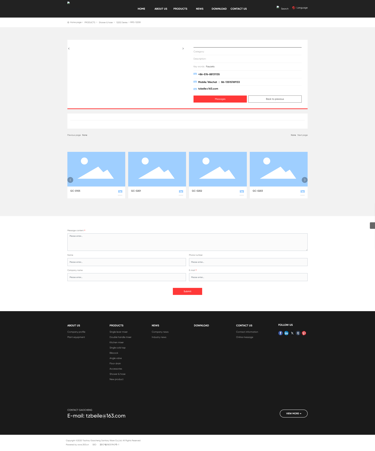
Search (285, 8)
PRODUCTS (90, 22)
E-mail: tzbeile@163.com (96, 416)
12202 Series (121, 22)
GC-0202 (197, 190)
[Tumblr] (298, 333)
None (84, 135)
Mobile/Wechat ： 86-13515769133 (219, 82)
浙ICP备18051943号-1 (109, 444)
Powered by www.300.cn (77, 444)
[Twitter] (292, 333)
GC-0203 (258, 190)
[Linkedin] (286, 333)
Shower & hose (106, 22)
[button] (70, 180)
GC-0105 (75, 190)
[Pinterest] (304, 333)
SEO (94, 444)
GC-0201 (136, 190)
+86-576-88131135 (209, 74)
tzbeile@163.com (208, 88)
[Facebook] (280, 333)
